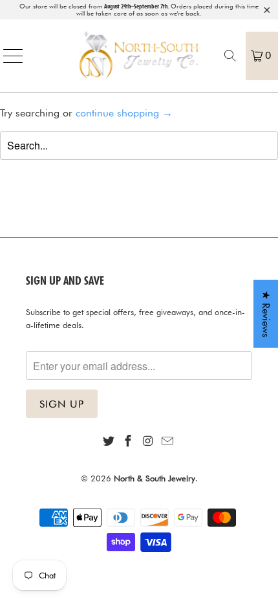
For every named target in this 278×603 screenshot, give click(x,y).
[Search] (230, 55)
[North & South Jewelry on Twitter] (108, 441)
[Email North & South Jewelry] (167, 441)
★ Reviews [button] (266, 314)
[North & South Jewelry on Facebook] (128, 441)
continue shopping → (124, 113)
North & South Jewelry (154, 478)
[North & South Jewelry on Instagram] (148, 441)
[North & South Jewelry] (139, 55)
